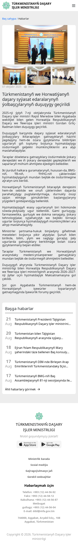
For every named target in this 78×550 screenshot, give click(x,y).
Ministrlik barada (39, 459)
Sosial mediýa (39, 465)
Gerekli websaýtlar (39, 477)
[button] (6, 44)
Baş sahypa (9, 18)
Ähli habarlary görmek (20, 389)
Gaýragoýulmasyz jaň (39, 471)
